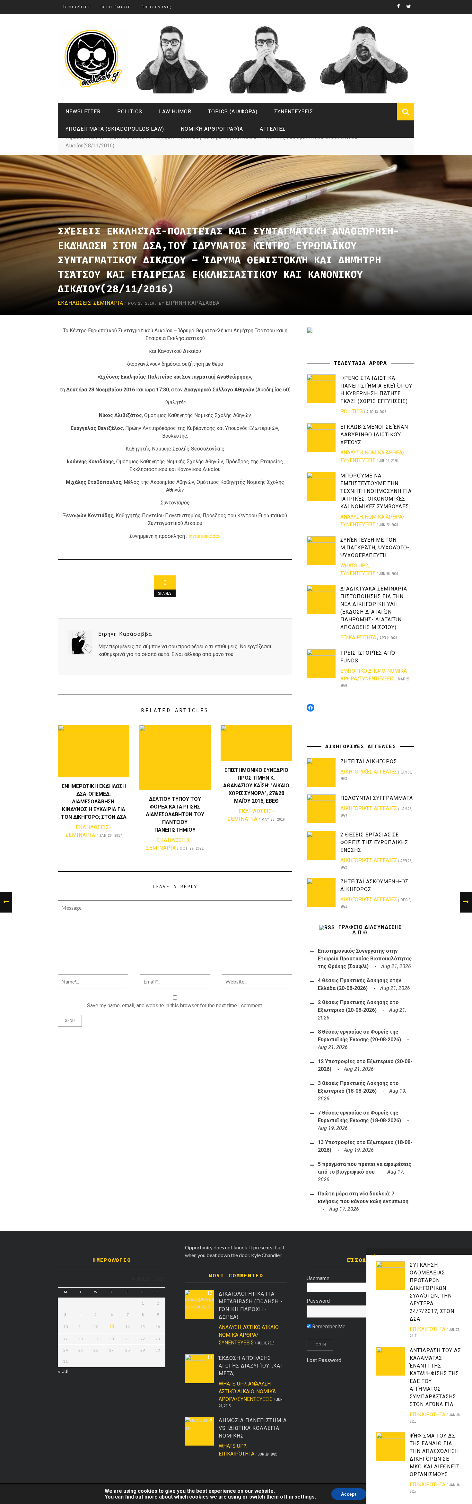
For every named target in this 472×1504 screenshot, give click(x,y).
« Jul (63, 1371)
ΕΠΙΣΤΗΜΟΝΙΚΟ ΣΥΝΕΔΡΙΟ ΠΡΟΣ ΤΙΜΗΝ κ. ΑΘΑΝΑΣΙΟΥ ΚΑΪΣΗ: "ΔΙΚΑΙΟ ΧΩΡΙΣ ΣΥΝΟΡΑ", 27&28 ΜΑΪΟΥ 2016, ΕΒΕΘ (256, 785)
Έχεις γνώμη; (157, 7)
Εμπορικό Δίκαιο (362, 671)
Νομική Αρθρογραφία (212, 129)
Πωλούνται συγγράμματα (376, 798)
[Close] (373, 1255)
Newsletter (83, 112)
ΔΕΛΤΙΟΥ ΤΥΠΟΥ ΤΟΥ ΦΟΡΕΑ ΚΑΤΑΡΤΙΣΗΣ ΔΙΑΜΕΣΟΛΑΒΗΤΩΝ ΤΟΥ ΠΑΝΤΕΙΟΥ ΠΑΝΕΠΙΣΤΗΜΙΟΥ (175, 814)
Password (318, 1301)
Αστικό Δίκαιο (261, 1327)
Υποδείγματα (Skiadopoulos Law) (115, 129)
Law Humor (175, 112)
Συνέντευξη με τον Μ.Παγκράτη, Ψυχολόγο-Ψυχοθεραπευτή (374, 547)
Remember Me (328, 1327)
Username (318, 1278)
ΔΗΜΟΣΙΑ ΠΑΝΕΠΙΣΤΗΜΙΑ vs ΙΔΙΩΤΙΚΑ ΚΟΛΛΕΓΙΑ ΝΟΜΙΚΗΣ (253, 1428)
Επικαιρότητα (427, 1329)
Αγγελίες (272, 129)
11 (210, 1357)
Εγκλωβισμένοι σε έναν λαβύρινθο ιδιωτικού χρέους (374, 434)
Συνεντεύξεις (293, 112)
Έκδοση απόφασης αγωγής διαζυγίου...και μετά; (250, 1366)
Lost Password (324, 1360)
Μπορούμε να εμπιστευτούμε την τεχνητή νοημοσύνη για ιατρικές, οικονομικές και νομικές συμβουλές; (376, 491)
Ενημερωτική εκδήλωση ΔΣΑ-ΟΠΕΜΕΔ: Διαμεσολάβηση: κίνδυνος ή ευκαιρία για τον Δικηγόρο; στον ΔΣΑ (94, 801)
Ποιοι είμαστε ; (117, 7)
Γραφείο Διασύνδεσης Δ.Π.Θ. (370, 930)
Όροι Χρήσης (77, 7)
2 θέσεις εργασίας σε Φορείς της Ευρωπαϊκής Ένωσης (374, 842)
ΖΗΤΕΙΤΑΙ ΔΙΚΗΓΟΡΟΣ (368, 761)
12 (210, 1293)
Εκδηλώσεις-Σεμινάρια (90, 303)
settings (304, 1497)
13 (111, 1327)
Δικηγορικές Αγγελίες (368, 772)
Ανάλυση (351, 453)
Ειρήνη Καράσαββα (193, 303)
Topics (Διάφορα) (233, 112)
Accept (348, 1494)
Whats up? (354, 566)
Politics (129, 112)
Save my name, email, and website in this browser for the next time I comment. (175, 1005)
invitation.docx (204, 536)
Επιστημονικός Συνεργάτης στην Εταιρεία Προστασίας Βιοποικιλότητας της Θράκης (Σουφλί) (365, 958)
